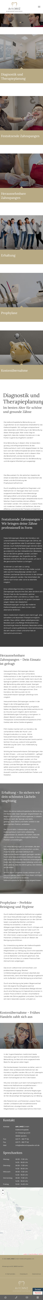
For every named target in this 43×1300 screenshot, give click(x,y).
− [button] (3, 1193)
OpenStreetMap (33, 1254)
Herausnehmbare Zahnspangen (13, 196)
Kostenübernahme (14, 370)
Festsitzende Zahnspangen (20, 136)
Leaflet (25, 1254)
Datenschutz (36, 1274)
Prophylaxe (9, 313)
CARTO (40, 1254)
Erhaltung (8, 255)
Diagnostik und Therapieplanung (13, 76)
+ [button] (3, 1190)
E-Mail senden (10, 1274)
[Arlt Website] (14, 7)
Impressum (24, 1274)
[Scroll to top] (38, 1295)
